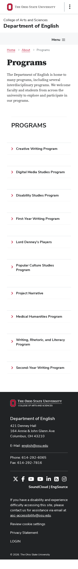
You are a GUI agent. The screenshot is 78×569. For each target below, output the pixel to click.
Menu (56, 39)
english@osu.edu (35, 445)
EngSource (59, 487)
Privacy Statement (24, 532)
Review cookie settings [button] (27, 524)
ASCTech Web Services (54, 563)
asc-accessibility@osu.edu (30, 515)
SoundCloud (38, 487)
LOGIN (15, 541)
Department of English (32, 418)
